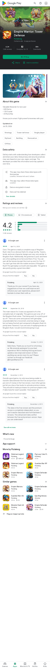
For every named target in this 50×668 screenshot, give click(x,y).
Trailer (25, 20)
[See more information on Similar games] (46, 482)
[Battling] (19, 138)
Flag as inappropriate (13, 514)
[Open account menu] (46, 3)
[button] (27, 49)
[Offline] (7, 143)
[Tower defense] (23, 132)
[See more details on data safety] (10, 196)
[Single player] (39, 132)
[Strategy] (8, 132)
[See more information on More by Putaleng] (46, 449)
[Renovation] (32, 138)
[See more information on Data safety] (46, 149)
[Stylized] (8, 138)
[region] (25, 47)
